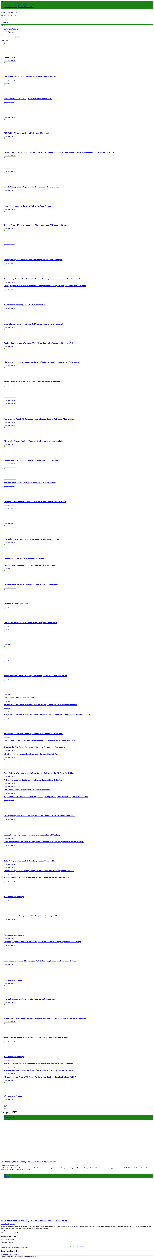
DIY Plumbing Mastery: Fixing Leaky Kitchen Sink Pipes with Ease (28, 1162)
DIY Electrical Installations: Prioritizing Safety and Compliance (30, 623)
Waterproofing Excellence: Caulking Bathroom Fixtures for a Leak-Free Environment (39, 816)
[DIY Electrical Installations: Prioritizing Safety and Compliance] (10, 619)
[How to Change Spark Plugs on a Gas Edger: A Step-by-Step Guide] (10, 183)
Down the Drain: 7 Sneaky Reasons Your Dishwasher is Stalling (20, 4)
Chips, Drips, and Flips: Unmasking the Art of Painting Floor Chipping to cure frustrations (41, 362)
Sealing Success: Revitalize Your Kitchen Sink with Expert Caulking (32, 835)
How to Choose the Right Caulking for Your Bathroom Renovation (31, 584)
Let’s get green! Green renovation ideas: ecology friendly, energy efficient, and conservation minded (45, 286)
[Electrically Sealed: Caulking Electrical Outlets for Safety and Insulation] (10, 437)
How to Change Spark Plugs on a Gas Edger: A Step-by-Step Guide (31, 187)
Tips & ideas (7, 31)
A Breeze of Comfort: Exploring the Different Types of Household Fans (33, 780)
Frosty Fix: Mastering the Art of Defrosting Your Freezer (27, 206)
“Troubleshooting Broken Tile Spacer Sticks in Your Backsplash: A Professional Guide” (40, 1077)
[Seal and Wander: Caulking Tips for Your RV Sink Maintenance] (10, 995)
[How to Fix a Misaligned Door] (10, 600)
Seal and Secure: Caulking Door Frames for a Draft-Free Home (30, 482)
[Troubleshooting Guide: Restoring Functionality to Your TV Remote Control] (10, 672)
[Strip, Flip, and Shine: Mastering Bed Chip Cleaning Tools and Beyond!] (10, 320)
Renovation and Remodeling (11, 29)
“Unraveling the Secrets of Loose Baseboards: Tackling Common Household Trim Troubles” (42, 279)
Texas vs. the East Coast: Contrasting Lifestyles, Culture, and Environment (34, 747)
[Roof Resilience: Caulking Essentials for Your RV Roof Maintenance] (10, 378)
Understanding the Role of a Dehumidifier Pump (24, 558)
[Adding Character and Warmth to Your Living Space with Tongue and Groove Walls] (10, 339)
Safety (5, 1177)
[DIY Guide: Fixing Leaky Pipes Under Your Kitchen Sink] (10, 129)
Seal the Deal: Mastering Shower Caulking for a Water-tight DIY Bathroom (35, 916)
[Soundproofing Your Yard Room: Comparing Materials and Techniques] (10, 256)
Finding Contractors (9, 32)
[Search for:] (8, 37)
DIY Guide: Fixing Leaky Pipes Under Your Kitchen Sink (27, 133)
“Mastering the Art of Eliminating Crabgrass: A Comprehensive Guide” (33, 734)
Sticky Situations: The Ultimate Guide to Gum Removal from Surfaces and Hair (37, 877)
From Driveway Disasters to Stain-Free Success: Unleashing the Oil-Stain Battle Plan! (39, 773)
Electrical (6, 1176)
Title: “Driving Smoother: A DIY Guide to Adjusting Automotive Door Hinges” (36, 1037)
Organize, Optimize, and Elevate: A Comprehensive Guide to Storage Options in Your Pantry (42, 942)
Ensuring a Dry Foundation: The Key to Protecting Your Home (30, 565)
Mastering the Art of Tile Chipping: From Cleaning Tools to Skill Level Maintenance (39, 419)
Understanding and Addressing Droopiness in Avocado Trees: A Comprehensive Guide (39, 871)
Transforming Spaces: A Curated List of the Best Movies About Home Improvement (38, 1070)
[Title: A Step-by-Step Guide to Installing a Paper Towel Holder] (10, 857)
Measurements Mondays (14, 897)
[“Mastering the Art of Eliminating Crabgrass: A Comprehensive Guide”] (10, 730)
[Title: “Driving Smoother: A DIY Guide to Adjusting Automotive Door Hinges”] (10, 1034)
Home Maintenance (9, 1117)
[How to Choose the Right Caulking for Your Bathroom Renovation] (10, 581)
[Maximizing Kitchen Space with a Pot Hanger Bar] (10, 301)
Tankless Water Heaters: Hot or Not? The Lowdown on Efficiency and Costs (35, 225)
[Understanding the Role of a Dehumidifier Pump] (10, 555)
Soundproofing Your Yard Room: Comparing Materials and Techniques (33, 260)
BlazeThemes (33, 1256)
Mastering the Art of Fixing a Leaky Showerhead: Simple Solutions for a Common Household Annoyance (47, 714)
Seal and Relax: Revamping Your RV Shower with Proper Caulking (31, 539)
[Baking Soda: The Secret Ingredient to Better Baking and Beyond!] (10, 457)
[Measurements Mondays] (10, 893)
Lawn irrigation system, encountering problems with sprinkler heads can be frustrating (40, 740)
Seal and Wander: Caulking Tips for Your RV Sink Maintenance (30, 999)
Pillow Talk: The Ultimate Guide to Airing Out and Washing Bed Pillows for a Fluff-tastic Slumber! (45, 1018)
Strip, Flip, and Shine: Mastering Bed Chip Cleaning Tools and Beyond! (33, 324)
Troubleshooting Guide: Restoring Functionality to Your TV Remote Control (35, 676)
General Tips (9, 57)
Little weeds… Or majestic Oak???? (19, 698)
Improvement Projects (9, 28)
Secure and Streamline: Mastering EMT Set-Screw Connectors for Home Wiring (34, 1220)
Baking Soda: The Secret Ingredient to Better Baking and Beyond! (31, 460)
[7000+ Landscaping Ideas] (8, 1239)
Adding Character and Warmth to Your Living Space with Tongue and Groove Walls (38, 343)
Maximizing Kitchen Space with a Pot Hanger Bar (24, 305)
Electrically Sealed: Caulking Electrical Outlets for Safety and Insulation (34, 441)
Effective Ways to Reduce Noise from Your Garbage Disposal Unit (31, 754)
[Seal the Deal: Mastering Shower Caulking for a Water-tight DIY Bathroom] (10, 912)
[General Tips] (10, 54)
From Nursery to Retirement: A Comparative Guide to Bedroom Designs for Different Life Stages (44, 842)
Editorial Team (4, 1165)
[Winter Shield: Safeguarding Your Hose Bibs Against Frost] (10, 95)
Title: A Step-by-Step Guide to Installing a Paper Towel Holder (30, 861)
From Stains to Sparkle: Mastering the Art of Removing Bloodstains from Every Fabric (40, 961)
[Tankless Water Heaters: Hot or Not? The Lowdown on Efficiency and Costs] (10, 221)
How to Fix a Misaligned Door (16, 603)
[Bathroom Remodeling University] (10, 1254)
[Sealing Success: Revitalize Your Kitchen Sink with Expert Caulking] (10, 831)
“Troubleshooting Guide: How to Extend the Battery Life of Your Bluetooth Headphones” (40, 705)
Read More (3, 1172)
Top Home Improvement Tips (8, 15)
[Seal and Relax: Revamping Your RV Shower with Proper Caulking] (10, 535)
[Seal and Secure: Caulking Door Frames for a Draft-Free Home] (10, 479)
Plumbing (6, 1119)
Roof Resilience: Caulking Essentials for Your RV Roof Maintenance (32, 381)
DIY (5, 1116)
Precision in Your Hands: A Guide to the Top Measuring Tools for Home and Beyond (38, 1063)
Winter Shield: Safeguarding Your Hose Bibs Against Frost (19, 7)
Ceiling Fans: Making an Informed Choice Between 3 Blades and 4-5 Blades (35, 502)
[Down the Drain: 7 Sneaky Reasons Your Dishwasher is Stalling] (10, 73)
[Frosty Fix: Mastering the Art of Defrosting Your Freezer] (10, 202)
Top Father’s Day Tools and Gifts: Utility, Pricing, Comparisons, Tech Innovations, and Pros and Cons (46, 796)
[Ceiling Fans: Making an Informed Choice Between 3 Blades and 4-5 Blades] (10, 498)
